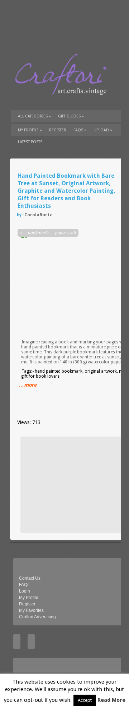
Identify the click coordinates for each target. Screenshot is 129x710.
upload (103, 130)
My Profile (30, 130)
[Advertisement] (76, 484)
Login (24, 591)
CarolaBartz (38, 214)
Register (27, 603)
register (57, 130)
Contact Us (29, 578)
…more (28, 385)
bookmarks (38, 232)
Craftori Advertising (37, 616)
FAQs (79, 130)
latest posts (30, 142)
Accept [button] (85, 700)
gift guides (71, 116)
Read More (111, 700)
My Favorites (31, 610)
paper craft (65, 232)
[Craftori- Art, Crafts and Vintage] (63, 101)
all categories (34, 116)
